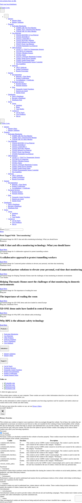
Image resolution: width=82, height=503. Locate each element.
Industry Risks (16, 20)
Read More (3, 249)
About (14, 103)
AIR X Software (21, 67)
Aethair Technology (22, 69)
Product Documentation (11, 371)
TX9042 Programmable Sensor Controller (29, 62)
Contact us (15, 111)
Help (13, 87)
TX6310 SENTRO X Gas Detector (27, 35)
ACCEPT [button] (3, 408)
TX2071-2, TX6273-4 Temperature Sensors (30, 49)
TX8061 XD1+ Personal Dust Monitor (28, 29)
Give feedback (8, 343)
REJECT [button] (9, 408)
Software (15, 65)
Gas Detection (16, 33)
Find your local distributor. (8, 4)
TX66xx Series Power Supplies (26, 58)
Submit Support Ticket (11, 375)
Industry (10, 19)
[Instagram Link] (9, 387)
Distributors (11, 94)
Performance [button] (4, 474)
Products (11, 24)
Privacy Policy (37, 406)
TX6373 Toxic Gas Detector (25, 44)
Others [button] (2, 496)
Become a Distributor (19, 98)
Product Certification (22, 78)
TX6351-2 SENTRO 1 (23, 38)
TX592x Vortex (21, 55)
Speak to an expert (22, 91)
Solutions (19, 105)
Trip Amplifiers (21, 64)
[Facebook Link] (9, 388)
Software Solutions (10, 339)
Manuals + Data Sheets (23, 76)
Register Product (21, 84)
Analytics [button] (3, 481)
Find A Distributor (18, 96)
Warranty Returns (21, 85)
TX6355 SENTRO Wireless (25, 40)
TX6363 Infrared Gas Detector (26, 42)
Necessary (5, 433)
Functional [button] (3, 467)
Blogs (18, 107)
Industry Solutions (18, 22)
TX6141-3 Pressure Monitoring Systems (29, 56)
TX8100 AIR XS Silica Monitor (26, 31)
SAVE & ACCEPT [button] (6, 502)
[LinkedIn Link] (9, 383)
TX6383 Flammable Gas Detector (27, 46)
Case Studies (20, 109)
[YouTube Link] (9, 385)
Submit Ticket (20, 93)
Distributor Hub (17, 100)
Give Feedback (21, 114)
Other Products (17, 47)
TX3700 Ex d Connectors (24, 51)
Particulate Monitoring (19, 26)
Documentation (17, 74)
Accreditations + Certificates (25, 80)
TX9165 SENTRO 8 (22, 37)
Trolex (10, 102)
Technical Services (18, 82)
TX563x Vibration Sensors (24, 53)
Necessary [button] (3, 431)
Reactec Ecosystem (22, 71)
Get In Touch (20, 112)
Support (10, 73)
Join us (18, 116)
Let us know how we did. (8, 1)
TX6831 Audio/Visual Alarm (25, 60)
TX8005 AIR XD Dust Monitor (26, 28)
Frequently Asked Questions (25, 89)
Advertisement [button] (4, 489)
